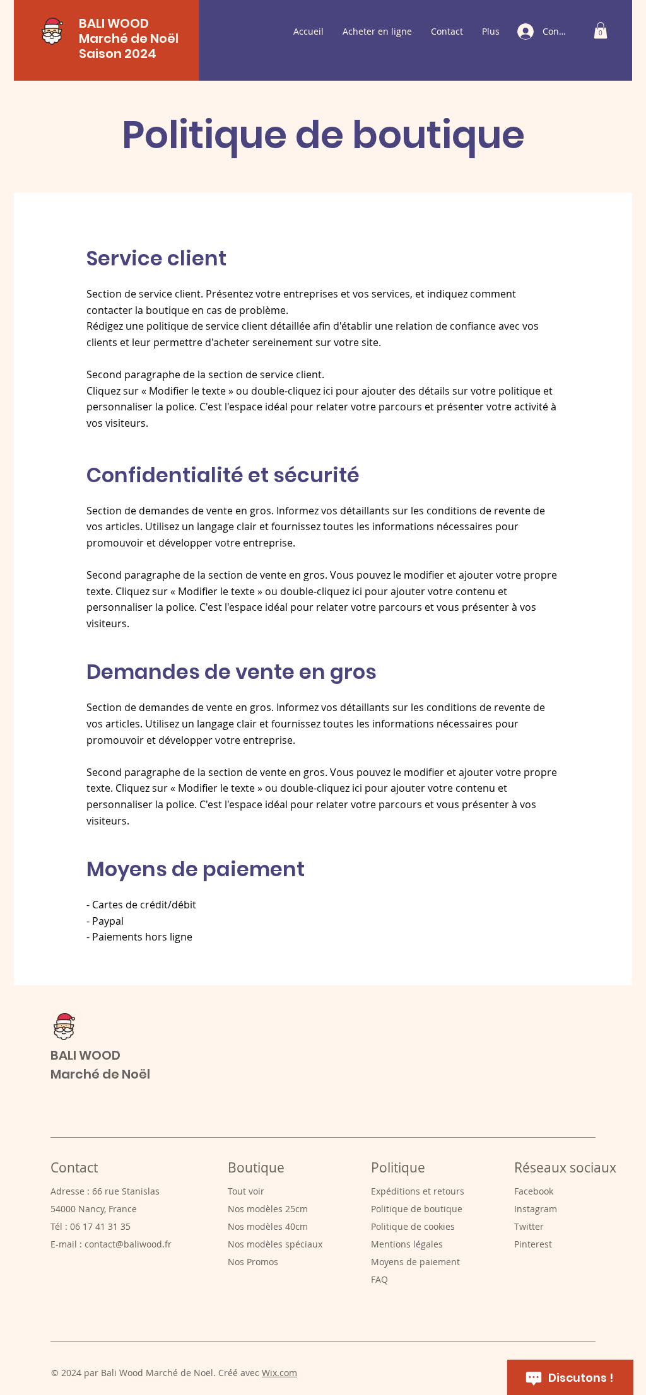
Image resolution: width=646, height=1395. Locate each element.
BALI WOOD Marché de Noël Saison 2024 (129, 38)
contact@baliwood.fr (128, 1244)
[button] (601, 30)
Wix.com (279, 1373)
